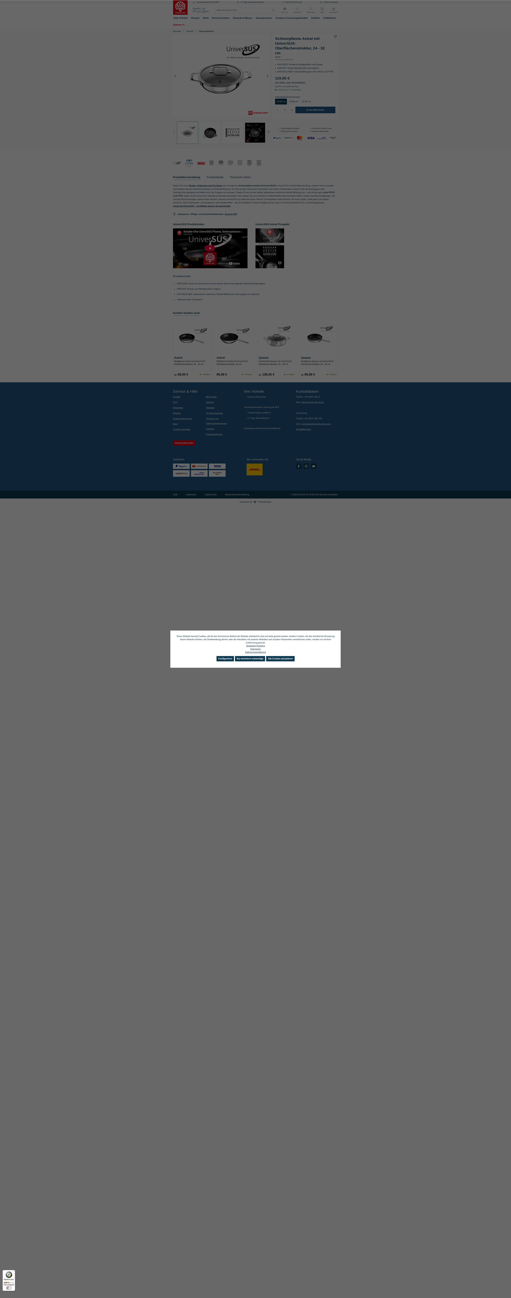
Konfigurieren (225, 659)
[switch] (9, 1287)
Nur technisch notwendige (250, 659)
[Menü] (13, 1271)
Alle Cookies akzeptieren (280, 659)
